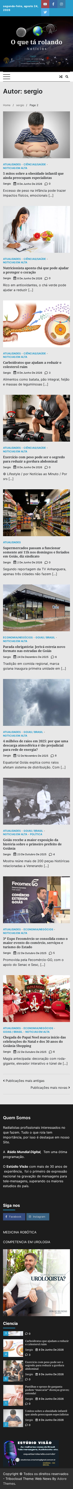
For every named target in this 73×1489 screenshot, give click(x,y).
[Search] (67, 77)
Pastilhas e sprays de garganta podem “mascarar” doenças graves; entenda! (47, 1390)
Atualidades (12, 164)
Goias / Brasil (45, 637)
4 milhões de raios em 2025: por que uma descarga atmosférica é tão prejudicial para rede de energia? (35, 745)
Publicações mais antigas (25, 1081)
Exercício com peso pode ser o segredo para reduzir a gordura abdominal (34, 459)
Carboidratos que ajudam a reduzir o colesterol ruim (32, 364)
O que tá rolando (36, 42)
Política (36, 834)
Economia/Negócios (18, 637)
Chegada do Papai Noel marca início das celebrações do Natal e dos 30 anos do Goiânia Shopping (34, 1041)
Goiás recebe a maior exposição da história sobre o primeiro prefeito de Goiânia (32, 844)
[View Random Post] (61, 77)
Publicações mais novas (49, 1088)
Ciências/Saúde (35, 164)
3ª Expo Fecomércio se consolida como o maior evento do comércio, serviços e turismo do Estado (35, 942)
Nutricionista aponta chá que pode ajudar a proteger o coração (36, 270)
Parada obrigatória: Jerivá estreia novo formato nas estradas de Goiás (34, 648)
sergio (7, 183)
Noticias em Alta (15, 168)
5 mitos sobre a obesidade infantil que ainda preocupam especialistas (33, 175)
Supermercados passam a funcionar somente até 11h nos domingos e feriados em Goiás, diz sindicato (36, 552)
